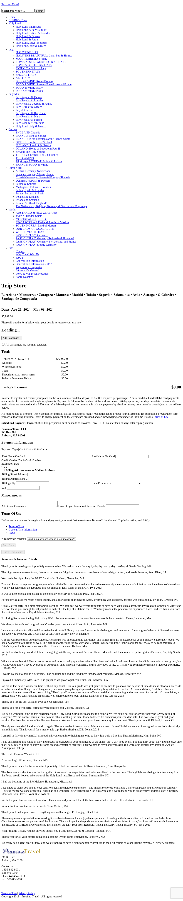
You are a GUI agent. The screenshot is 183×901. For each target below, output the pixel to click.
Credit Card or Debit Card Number (21, 460)
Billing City (8, 483)
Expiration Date (10, 463)
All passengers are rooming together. (26, 344)
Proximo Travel (10, 4)
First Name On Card (13, 456)
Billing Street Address (14, 474)
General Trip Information (23, 529)
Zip (4, 487)
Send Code (8, 545)
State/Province (100, 483)
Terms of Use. (161, 416)
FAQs (12, 532)
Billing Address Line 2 (15, 478)
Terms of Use (16, 526)
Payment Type (9, 449)
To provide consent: (13, 538)
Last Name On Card (103, 456)
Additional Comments (13, 506)
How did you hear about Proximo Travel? (81, 506)
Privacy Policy (27, 893)
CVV (4, 466)
